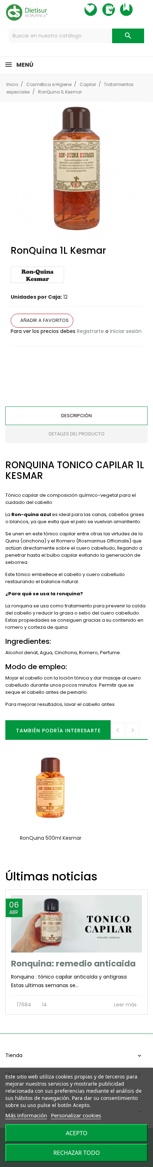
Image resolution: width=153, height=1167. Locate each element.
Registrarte (90, 331)
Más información (26, 1115)
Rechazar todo (76, 1153)
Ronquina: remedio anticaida (73, 963)
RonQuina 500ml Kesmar (50, 838)
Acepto (77, 1133)
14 (44, 1004)
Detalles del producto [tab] (77, 433)
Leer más (126, 1004)
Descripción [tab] (76, 415)
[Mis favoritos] (97, 9)
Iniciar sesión (126, 331)
